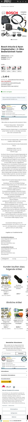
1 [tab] (11, 39)
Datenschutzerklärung (9, 346)
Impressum (4, 405)
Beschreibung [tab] (5, 118)
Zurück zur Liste (5, 6)
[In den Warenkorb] (2, 10)
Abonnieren (20, 353)
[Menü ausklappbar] (1, 1)
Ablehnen (14, 417)
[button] (18, 1)
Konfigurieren (14, 413)
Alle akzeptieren (14, 409)
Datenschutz (11, 405)
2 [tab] (12, 39)
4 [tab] (15, 39)
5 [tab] (16, 39)
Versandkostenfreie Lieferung (16, 80)
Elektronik (9, 57)
